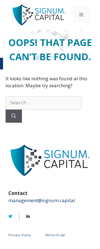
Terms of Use (55, 235)
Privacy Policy (19, 235)
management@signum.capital (41, 200)
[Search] (14, 116)
